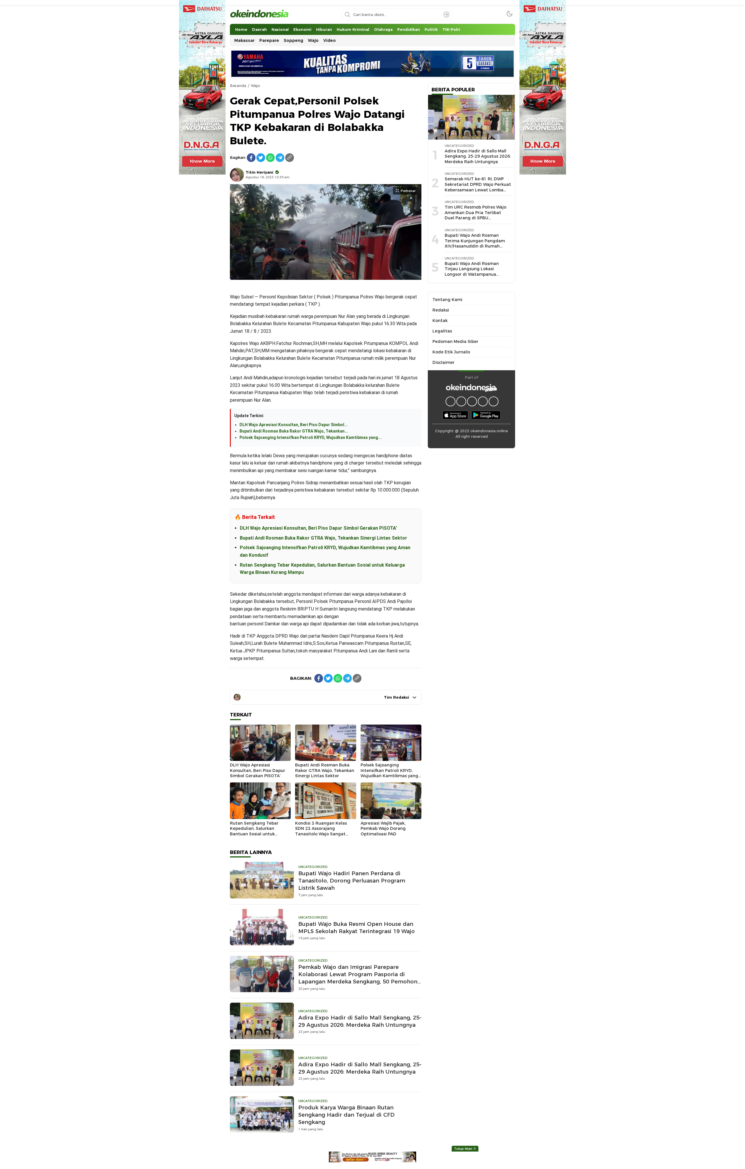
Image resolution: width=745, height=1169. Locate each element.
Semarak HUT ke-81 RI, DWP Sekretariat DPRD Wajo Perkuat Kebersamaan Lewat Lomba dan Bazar (478, 187)
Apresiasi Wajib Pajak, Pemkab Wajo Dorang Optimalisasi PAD (383, 828)
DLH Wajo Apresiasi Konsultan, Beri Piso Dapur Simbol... (294, 424)
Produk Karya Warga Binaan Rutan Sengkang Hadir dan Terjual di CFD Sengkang (346, 1114)
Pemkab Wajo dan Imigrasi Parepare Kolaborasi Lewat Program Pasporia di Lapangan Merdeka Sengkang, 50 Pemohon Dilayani (357, 978)
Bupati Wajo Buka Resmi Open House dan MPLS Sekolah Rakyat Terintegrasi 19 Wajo (356, 928)
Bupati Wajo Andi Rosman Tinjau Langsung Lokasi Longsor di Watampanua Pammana (472, 271)
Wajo (255, 85)
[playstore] (486, 414)
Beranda (238, 85)
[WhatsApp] (270, 157)
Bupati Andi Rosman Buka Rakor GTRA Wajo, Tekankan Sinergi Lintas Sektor (323, 538)
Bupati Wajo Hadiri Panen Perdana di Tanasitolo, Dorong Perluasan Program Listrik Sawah (351, 880)
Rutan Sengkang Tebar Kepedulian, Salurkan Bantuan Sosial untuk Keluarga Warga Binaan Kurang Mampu (255, 834)
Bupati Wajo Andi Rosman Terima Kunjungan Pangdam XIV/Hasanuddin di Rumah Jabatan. (475, 243)
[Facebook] (251, 157)
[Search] (446, 14)
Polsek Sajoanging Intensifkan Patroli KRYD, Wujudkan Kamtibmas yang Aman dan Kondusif (389, 773)
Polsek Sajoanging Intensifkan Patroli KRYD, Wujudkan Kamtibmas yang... (311, 437)
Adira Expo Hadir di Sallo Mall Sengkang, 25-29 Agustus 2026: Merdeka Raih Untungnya (359, 1021)
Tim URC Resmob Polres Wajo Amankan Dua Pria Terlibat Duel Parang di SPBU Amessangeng (475, 215)
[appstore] (455, 414)
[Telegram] (280, 157)
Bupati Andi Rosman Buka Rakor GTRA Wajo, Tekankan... (294, 431)
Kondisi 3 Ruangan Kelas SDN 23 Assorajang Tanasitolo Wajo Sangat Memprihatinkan (321, 831)
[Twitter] (260, 157)
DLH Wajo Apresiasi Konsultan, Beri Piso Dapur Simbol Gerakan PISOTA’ (318, 528)
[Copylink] (289, 157)
